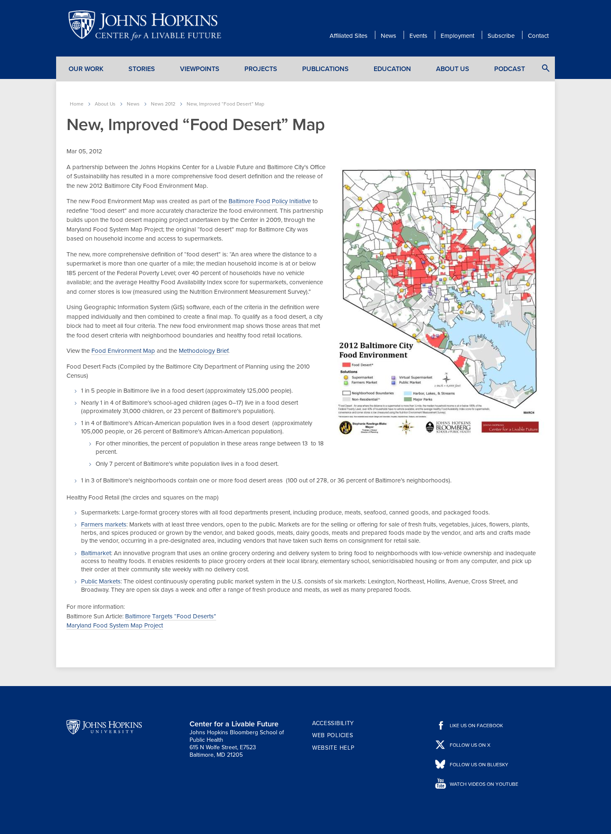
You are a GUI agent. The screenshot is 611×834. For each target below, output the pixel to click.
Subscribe (501, 35)
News (388, 35)
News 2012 (163, 104)
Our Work (86, 69)
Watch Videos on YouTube (484, 784)
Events (418, 35)
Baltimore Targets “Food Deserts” (170, 616)
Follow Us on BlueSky (479, 765)
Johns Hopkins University (104, 727)
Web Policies (332, 735)
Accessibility (333, 723)
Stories (141, 69)
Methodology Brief (203, 350)
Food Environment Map (123, 350)
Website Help (333, 747)
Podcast (509, 69)
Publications (325, 69)
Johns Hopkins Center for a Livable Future (148, 25)
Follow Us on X (470, 745)
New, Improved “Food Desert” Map (225, 104)
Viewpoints (199, 69)
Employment (457, 35)
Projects (260, 69)
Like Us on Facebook (476, 725)
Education (392, 69)
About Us (452, 69)
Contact (538, 35)
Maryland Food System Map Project (115, 625)
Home (77, 104)
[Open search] (546, 68)
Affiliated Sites (348, 35)
